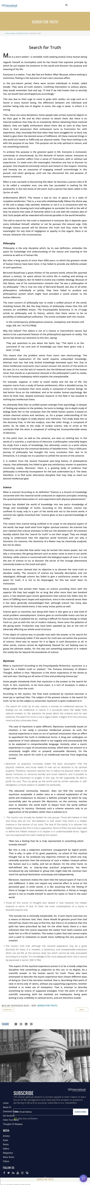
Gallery (6, 1148)
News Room (9, 1157)
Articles (7, 1136)
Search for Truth (22, 33)
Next (82, 1010)
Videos (6, 1161)
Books (13, 33)
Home (7, 33)
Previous (7, 1009)
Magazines (8, 1153)
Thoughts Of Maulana (13, 1124)
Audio (6, 1140)
